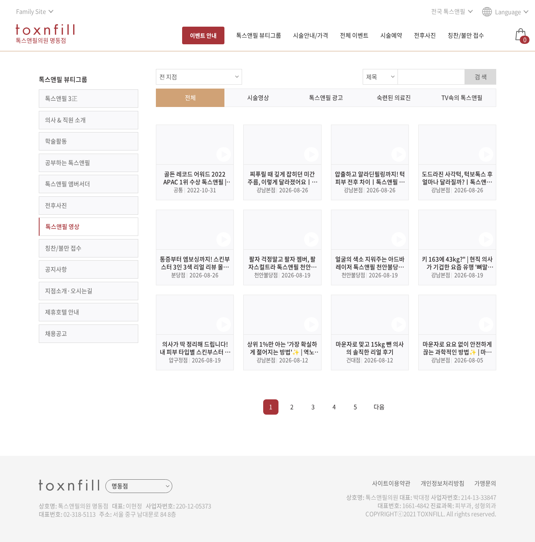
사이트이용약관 (391, 483)
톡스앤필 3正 (61, 98)
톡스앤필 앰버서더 (67, 183)
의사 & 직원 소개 (65, 120)
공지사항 (56, 269)
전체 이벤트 (354, 35)
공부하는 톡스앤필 (67, 162)
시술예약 (391, 35)
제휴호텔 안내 (62, 312)
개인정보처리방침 (443, 483)
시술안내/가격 (310, 35)
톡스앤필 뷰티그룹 (258, 35)
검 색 (481, 77)
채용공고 (56, 333)
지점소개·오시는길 (68, 290)
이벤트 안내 (203, 35)
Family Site (31, 11)
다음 (379, 406)
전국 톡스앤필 (448, 11)
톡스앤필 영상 (62, 226)
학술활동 (56, 141)
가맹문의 (485, 483)
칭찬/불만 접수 (466, 35)
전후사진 (425, 35)
